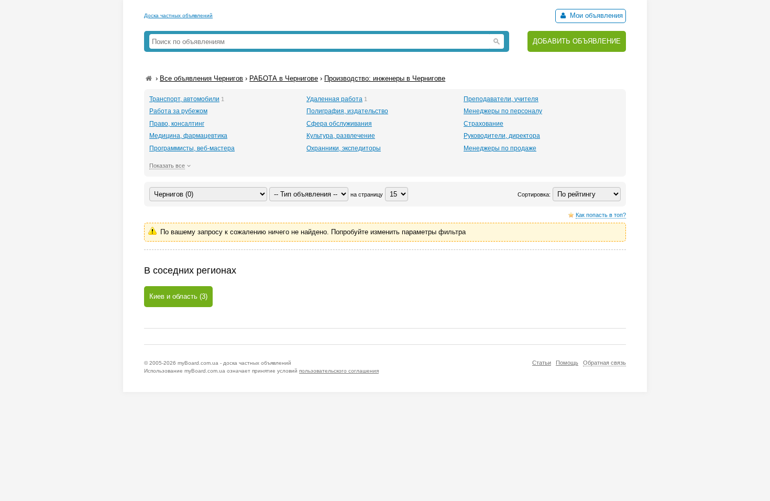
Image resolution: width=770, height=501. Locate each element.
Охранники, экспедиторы (343, 148)
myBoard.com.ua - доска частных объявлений (234, 363)
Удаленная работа (334, 99)
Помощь (567, 363)
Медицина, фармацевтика (188, 135)
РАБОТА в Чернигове (283, 78)
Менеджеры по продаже (500, 148)
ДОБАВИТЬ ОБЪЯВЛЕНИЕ (577, 41)
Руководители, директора (502, 135)
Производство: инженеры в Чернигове (384, 78)
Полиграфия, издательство (347, 111)
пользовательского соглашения (339, 371)
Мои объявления (595, 15)
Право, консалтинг (176, 123)
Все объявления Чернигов (201, 78)
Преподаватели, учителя (501, 99)
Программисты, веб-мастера (192, 148)
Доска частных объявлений (178, 15)
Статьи (541, 363)
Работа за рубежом (178, 111)
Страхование (483, 123)
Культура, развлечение (340, 135)
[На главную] (148, 78)
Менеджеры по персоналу (503, 111)
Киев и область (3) (178, 296)
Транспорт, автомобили (184, 99)
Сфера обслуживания (339, 123)
